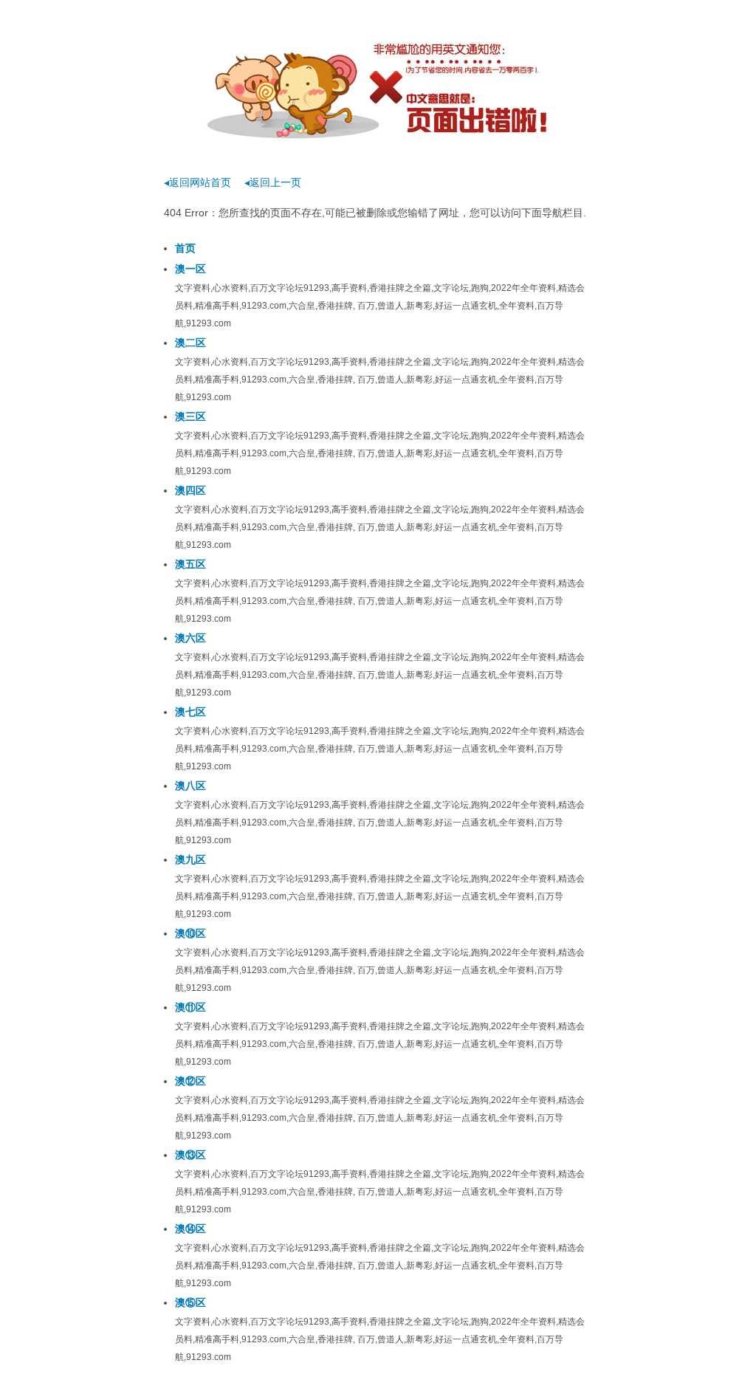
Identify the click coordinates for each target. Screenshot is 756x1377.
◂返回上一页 (272, 182)
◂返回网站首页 (197, 182)
